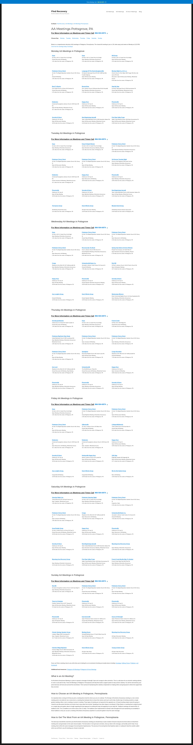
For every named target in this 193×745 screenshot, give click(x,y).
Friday (88, 38)
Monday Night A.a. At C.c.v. (119, 71)
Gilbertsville (85, 424)
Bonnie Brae (85, 86)
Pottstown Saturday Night (89, 497)
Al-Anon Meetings (131, 11)
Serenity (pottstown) (58, 320)
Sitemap (76, 738)
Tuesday (68, 38)
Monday (62, 38)
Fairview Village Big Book (59, 647)
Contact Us (101, 738)
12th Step (114, 455)
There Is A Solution (57, 601)
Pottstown (133, 663)
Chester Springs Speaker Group (61, 632)
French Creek (115, 320)
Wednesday (75, 38)
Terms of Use (70, 738)
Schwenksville (86, 367)
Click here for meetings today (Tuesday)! (62, 46)
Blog (140, 11)
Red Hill (114, 263)
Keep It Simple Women (88, 144)
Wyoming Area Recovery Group (121, 543)
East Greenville (86, 616)
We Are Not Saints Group (119, 471)
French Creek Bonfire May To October (122, 559)
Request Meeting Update (85, 738)
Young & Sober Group (118, 647)
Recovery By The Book (88, 247)
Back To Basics (56, 86)
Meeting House (86, 632)
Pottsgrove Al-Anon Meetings (88, 669)
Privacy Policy (62, 738)
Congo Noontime (117, 351)
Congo (54, 263)
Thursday (82, 38)
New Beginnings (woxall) (89, 117)
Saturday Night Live (57, 497)
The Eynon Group (57, 205)
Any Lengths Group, (58, 294)
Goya (53, 55)
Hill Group (114, 55)
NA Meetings (120, 11)
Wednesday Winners (118, 294)
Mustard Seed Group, (118, 205)
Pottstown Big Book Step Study (61, 336)
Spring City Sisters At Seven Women (122, 247)
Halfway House (126, 663)
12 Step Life (95, 738)
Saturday (94, 38)
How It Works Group (87, 205)
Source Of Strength (117, 616)
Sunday (100, 38)
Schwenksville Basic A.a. (89, 263)
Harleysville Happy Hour (89, 455)
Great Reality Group (57, 528)
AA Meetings (110, 11)
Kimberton (55, 102)
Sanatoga (118, 663)
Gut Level (54, 367)
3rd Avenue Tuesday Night (119, 159)
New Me (54, 585)
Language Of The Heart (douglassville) (93, 71)
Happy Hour (85, 102)
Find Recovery (59, 11)
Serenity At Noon (57, 117)
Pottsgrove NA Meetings (73, 669)
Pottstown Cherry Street (59, 71)
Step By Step (115, 86)
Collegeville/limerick (117, 424)
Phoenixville (115, 102)
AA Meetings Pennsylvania (81, 23)
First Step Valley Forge (118, 117)
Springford (85, 351)
